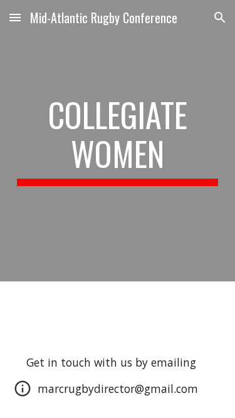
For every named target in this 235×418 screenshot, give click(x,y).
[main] (118, 140)
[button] (15, 17)
